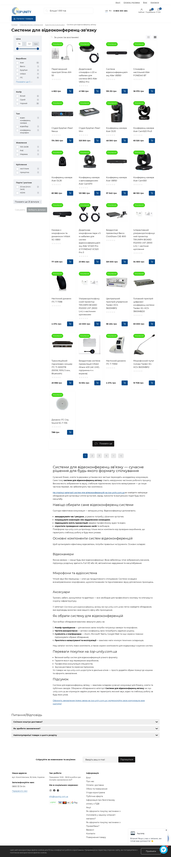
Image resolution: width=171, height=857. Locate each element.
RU (110, 11)
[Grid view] (155, 37)
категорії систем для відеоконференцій (84, 492)
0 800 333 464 (121, 11)
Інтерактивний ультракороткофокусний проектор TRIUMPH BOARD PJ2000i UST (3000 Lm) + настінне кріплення (144, 239)
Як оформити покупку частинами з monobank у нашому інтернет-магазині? (103, 815)
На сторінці (59, 492)
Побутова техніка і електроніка (31, 25)
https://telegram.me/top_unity (58, 790)
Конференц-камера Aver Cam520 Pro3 (143, 129)
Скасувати (20, 210)
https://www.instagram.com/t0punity (50, 790)
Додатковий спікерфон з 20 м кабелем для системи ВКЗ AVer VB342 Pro (88, 75)
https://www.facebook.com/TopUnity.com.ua (54, 790)
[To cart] (70, 91)
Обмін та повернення (96, 789)
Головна (14, 25)
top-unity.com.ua (116, 492)
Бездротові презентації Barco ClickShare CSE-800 (116, 233)
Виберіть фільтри (37, 210)
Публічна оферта (94, 796)
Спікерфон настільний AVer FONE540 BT (141, 72)
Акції (118, 2)
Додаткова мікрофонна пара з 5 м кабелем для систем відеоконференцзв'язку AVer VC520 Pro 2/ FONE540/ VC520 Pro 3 (89, 241)
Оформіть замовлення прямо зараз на (72, 700)
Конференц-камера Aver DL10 (116, 129)
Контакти (155, 2)
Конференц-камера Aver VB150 (116, 179)
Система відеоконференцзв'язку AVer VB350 (116, 72)
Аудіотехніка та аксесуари (55, 25)
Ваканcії (90, 830)
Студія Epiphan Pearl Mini (89, 129)
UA (106, 11)
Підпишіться (126, 759)
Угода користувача (95, 792)
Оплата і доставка (132, 2)
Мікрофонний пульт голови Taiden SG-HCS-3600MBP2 (143, 363)
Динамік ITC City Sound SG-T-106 (60, 421)
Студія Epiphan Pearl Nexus (62, 129)
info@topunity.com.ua (58, 796)
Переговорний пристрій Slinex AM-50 (62, 72)
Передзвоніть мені (19, 791)
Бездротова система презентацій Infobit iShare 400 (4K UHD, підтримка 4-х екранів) (89, 367)
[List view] (148, 37)
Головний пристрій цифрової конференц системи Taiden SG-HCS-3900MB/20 (143, 305)
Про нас (90, 781)
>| (121, 456)
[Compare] (71, 44)
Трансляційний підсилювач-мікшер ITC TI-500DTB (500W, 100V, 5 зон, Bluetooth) (62, 367)
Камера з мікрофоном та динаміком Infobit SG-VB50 (61, 235)
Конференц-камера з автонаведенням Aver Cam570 (89, 180)
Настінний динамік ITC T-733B (61, 300)
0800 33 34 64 (18, 786)
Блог (145, 2)
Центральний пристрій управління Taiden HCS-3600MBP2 (117, 303)
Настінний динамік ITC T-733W (116, 362)
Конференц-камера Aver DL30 (62, 179)
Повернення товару (96, 837)
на (106, 492)
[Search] (47, 11)
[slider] (17, 48)
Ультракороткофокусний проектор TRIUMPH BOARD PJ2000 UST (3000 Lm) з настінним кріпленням (89, 306)
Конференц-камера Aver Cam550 (143, 179)
